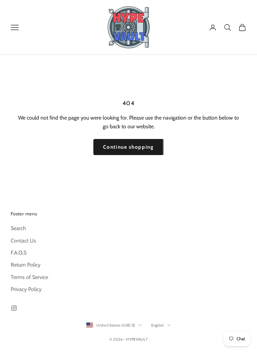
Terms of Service (29, 277)
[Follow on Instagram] (14, 308)
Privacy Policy (26, 289)
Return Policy (25, 265)
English (157, 325)
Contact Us (23, 240)
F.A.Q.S (18, 253)
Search (18, 228)
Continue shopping (128, 147)
